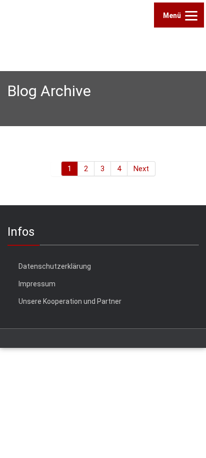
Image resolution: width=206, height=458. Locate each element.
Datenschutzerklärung (54, 266)
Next (141, 168)
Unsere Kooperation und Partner (70, 301)
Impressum (37, 284)
